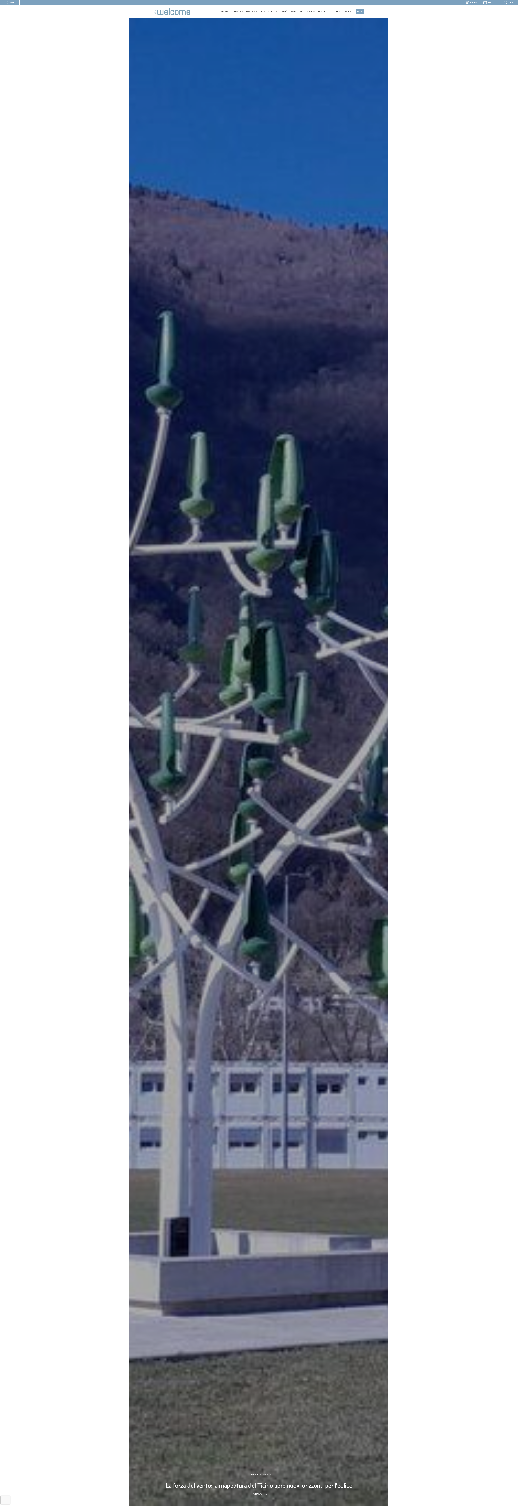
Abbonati (492, 2)
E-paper (472, 3)
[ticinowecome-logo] (172, 11)
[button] (8, 2)
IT (358, 11)
